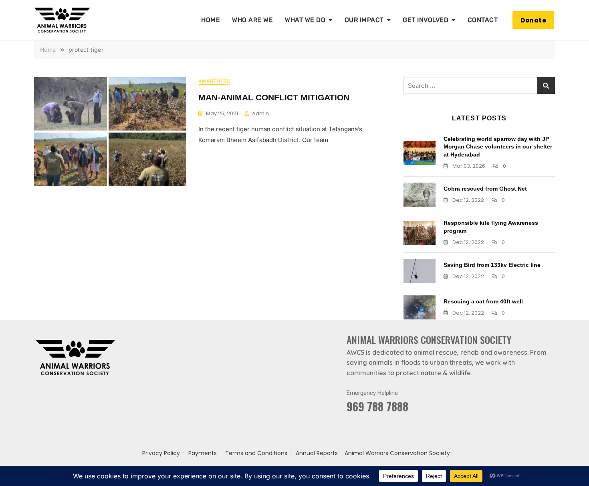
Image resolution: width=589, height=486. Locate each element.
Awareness (214, 81)
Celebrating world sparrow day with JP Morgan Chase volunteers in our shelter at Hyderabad (498, 147)
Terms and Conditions (256, 453)
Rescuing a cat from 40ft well (483, 301)
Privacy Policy (161, 453)
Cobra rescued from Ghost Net (485, 188)
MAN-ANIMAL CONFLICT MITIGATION (273, 97)
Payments (202, 453)
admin (260, 113)
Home (210, 20)
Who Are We (252, 20)
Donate (533, 20)
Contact (483, 20)
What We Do (305, 20)
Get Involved (425, 20)
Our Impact (364, 20)
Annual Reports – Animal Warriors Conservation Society (373, 453)
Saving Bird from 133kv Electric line (492, 265)
